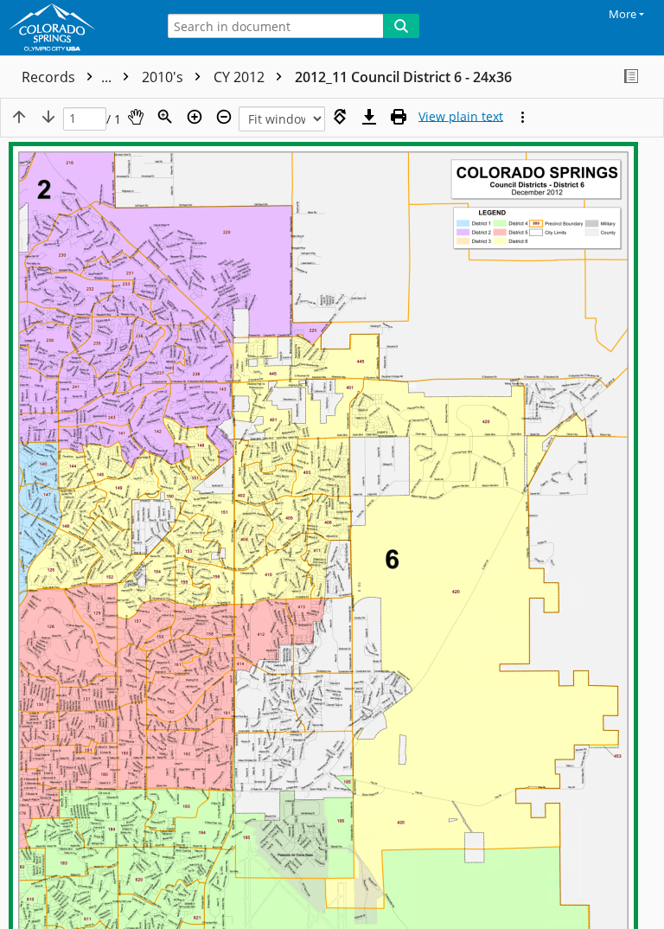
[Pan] (135, 116)
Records (68, 76)
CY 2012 (241, 76)
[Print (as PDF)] (398, 116)
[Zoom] (165, 116)
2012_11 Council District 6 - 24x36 (403, 76)
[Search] (401, 26)
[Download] (369, 116)
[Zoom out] (224, 116)
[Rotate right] (339, 116)
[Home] (73, 27)
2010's (164, 76)
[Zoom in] (194, 116)
